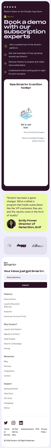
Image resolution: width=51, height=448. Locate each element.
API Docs (8, 398)
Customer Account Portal (15, 316)
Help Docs (8, 393)
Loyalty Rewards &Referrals (12, 305)
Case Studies (9, 339)
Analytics (8, 311)
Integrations (9, 371)
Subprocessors (27, 429)
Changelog (8, 403)
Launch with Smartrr (12, 329)
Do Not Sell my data (15, 432)
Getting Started (11, 389)
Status (7, 408)
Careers (7, 376)
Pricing (7, 348)
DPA (37, 429)
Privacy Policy (44, 430)
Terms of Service (7, 432)
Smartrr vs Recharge (12, 344)
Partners (7, 366)
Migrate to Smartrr (12, 334)
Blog (6, 361)
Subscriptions (10, 299)
